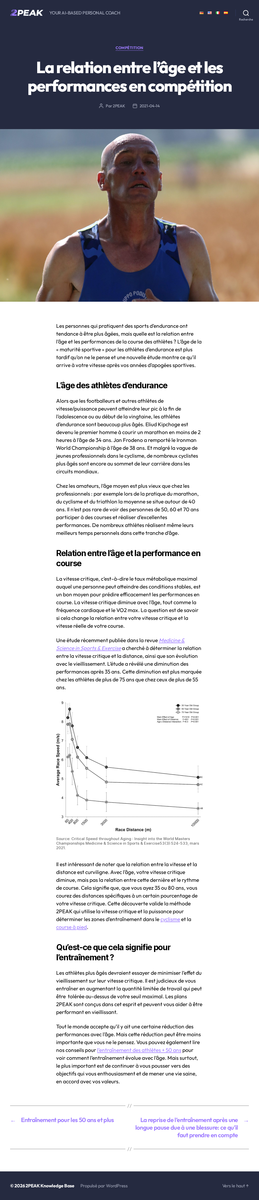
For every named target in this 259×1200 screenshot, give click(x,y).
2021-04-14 (150, 105)
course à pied (71, 927)
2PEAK (119, 105)
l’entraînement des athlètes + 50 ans (139, 1050)
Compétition (129, 48)
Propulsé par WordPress (104, 1186)
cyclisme (170, 919)
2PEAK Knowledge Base (50, 1186)
